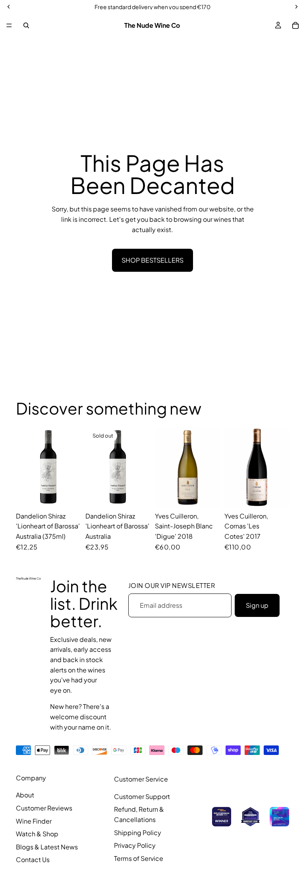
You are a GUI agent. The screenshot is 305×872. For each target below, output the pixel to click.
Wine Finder (34, 821)
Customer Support (142, 796)
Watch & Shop (37, 834)
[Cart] (295, 25)
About (25, 795)
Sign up (257, 605)
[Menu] (9, 25)
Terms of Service (138, 858)
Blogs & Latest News (47, 847)
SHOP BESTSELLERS (152, 260)
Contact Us (33, 859)
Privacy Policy (135, 845)
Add (283, 495)
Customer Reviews (44, 808)
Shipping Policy (137, 832)
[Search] (26, 25)
